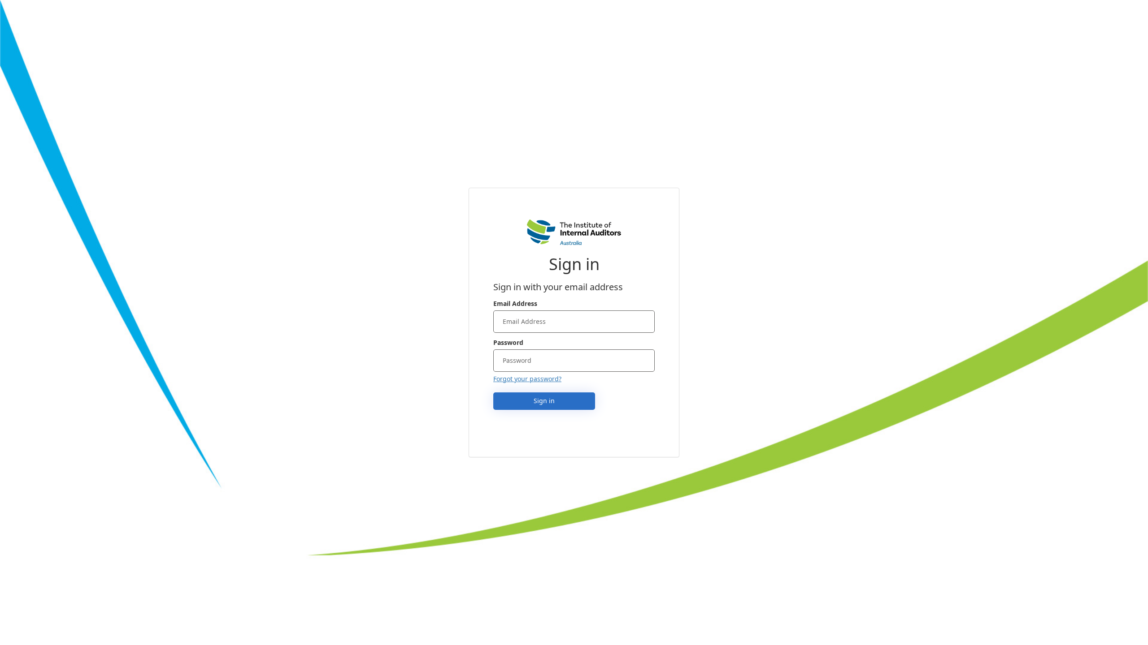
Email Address (515, 303)
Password (508, 342)
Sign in (544, 400)
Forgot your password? (527, 378)
